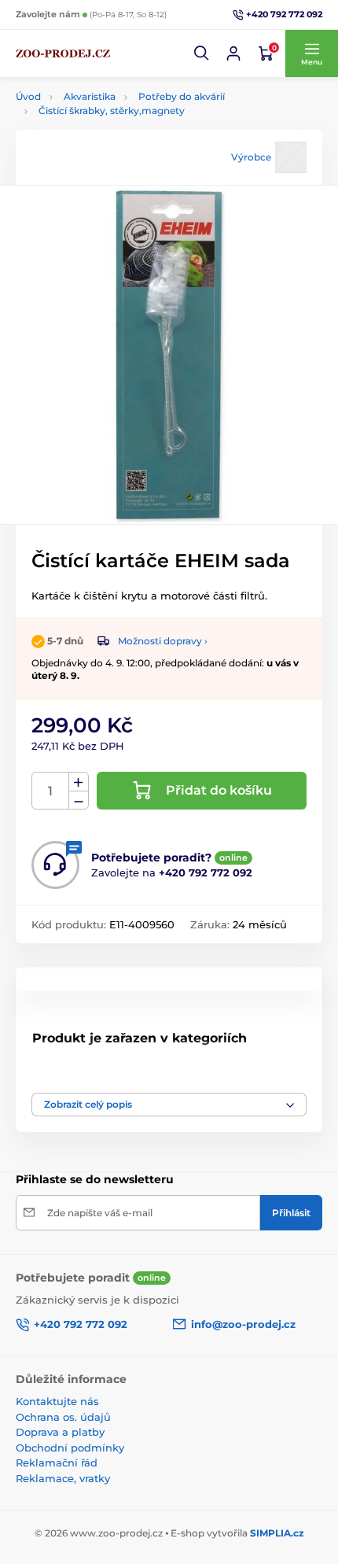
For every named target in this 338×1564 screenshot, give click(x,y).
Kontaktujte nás (57, 1401)
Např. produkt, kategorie (117, 96)
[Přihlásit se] (233, 53)
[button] (202, 53)
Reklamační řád (56, 1462)
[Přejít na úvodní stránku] (63, 53)
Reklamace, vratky (63, 1478)
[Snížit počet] (78, 800)
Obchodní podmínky (70, 1447)
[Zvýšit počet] (78, 782)
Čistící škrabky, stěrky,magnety (112, 110)
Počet (50, 791)
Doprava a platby (60, 1432)
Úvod (28, 96)
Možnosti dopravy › (163, 641)
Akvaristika (82, 1072)
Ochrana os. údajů (63, 1417)
